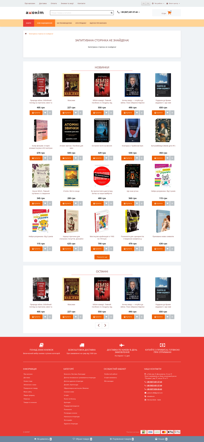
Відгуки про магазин (98, 23)
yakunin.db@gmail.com (155, 393)
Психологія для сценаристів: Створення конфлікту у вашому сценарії (132, 237)
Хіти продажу (80, 23)
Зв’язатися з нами (30, 385)
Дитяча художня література (73, 381)
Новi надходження (44, 23)
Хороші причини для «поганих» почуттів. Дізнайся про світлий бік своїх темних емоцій (71, 237)
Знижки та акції (67, 3)
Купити (37, 113)
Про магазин (30, 3)
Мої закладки (108, 381)
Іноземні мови (69, 392)
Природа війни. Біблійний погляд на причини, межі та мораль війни (40, 101)
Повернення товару (31, 388)
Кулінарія (67, 402)
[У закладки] (45, 112)
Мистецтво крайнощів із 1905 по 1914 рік (102, 237)
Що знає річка (132, 191)
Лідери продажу (29, 395)
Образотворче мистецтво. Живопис (76, 388)
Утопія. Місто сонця (71, 191)
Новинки (27, 399)
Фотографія (68, 420)
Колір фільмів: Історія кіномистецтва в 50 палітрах (40, 147)
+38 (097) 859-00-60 (154, 389)
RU (148, 3)
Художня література (71, 424)
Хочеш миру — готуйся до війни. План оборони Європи (132, 101)
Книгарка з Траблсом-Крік (132, 146)
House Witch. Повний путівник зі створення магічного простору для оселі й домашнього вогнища (41, 192)
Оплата (54, 3)
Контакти (81, 3)
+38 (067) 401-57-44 (154, 382)
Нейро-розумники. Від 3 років (41, 236)
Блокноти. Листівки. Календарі (74, 374)
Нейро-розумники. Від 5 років (163, 191)
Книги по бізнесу (70, 399)
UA (143, 3)
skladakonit (151, 396)
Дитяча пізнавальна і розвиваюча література (80, 378)
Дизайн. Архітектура (71, 385)
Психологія (68, 409)
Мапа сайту (28, 392)
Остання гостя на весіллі (102, 146)
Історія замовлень (110, 378)
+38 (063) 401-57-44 (154, 385)
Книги (28, 23)
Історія (66, 395)
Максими (71, 100)
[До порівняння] (50, 112)
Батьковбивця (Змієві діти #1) (163, 146)
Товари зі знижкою (30, 402)
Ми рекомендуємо (64, 23)
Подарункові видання (71, 406)
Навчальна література (72, 417)
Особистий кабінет (110, 374)
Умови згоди (28, 381)
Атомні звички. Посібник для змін (71, 147)
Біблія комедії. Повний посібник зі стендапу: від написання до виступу (102, 101)
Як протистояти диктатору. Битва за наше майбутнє (102, 192)
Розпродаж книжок (70, 413)
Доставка (43, 3)
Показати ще (102, 257)
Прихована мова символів (163, 236)
